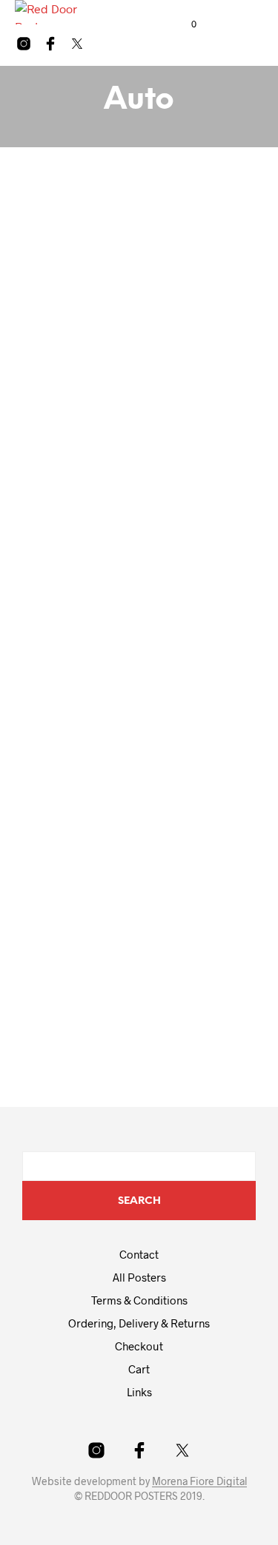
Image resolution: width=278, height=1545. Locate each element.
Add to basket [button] (69, 436)
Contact (139, 1254)
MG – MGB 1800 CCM (89, 542)
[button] (183, 24)
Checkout (139, 1346)
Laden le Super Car (85, 394)
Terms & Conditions (139, 1300)
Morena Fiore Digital (199, 1481)
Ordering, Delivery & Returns (139, 1323)
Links (139, 1391)
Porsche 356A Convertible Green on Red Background (122, 971)
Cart (139, 1369)
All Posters (139, 1277)
